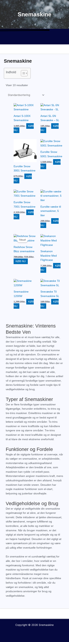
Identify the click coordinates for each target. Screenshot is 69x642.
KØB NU (21, 261)
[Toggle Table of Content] (22, 73)
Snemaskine (46, 624)
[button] (34, 38)
